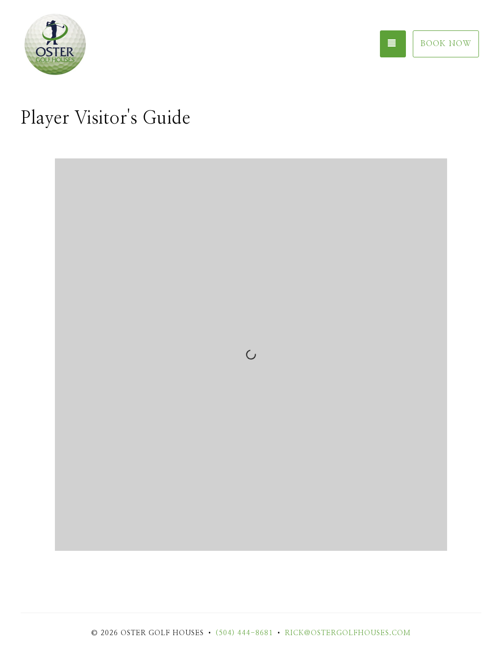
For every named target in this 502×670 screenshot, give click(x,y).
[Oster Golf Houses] (70, 44)
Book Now (446, 44)
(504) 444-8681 (244, 633)
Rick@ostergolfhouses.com (348, 633)
